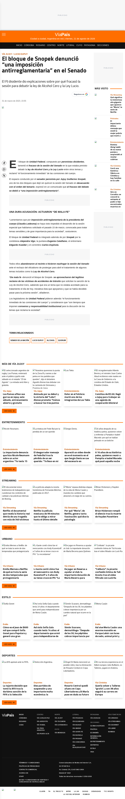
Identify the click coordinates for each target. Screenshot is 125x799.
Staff (21, 776)
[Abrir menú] (16, 34)
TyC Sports (109, 791)
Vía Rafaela (78, 735)
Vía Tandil (41, 725)
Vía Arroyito (42, 721)
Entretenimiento (97, 741)
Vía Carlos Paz (43, 718)
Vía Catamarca (61, 725)
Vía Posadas (78, 718)
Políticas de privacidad (29, 766)
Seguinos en (79, 94)
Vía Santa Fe (78, 732)
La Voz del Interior (71, 794)
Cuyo (79, 45)
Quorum (62, 340)
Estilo (93, 748)
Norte (60, 45)
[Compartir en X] (4, 175)
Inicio (19, 45)
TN (49, 791)
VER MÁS (8, 411)
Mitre (68, 791)
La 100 (76, 791)
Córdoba (29, 45)
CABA (21, 725)
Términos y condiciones (29, 763)
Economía (94, 733)
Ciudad (85, 791)
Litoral (70, 45)
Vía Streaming (114, 721)
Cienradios (96, 791)
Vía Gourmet (113, 725)
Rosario (40, 45)
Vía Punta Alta (43, 734)
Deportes (94, 745)
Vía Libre (112, 728)
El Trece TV (58, 791)
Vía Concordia (79, 742)
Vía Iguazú (77, 725)
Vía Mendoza (60, 733)
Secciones (103, 45)
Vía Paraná (77, 738)
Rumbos (111, 732)
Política (93, 729)
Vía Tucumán (60, 721)
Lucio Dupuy (21, 54)
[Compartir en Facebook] (4, 163)
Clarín (42, 791)
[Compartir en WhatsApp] (4, 169)
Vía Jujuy (7, 54)
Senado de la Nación (19, 340)
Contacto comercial (28, 769)
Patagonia (89, 45)
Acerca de (23, 773)
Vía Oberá (77, 728)
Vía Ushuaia (95, 718)
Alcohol (51, 340)
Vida (92, 752)
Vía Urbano (113, 718)
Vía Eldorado (78, 721)
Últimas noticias (97, 726)
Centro (51, 45)
